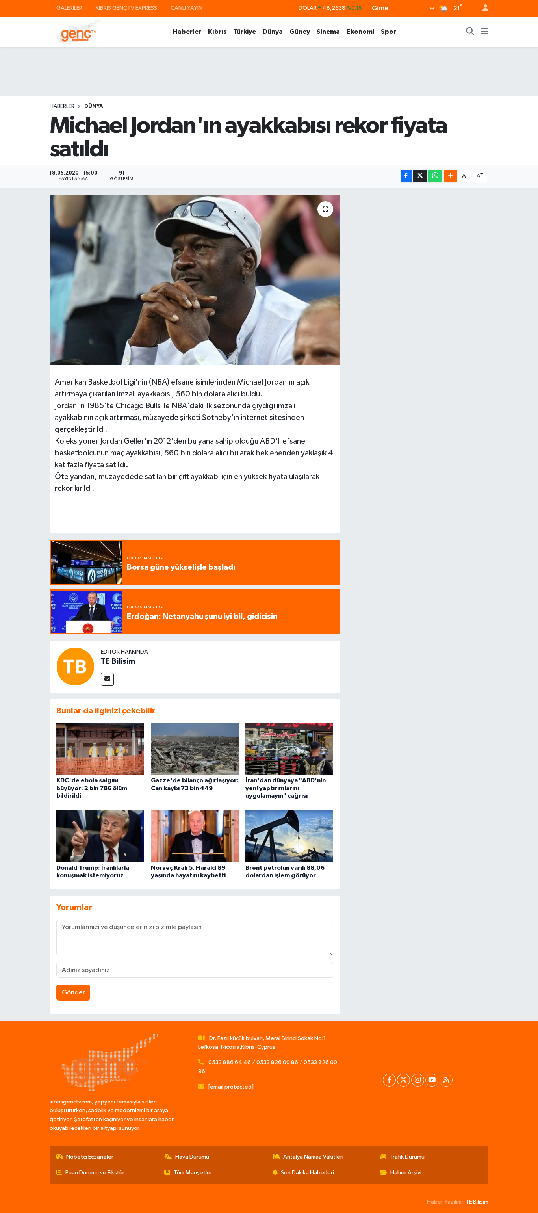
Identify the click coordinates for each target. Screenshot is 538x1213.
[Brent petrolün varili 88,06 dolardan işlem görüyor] (289, 835)
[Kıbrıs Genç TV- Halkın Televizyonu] (78, 31)
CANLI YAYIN (186, 8)
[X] (403, 1080)
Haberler (187, 31)
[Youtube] (431, 1080)
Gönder (73, 992)
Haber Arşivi (405, 1173)
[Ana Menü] (484, 32)
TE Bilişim (477, 1202)
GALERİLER (69, 8)
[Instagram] (417, 1080)
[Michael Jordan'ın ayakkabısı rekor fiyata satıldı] (195, 280)
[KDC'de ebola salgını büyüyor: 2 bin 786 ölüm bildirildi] (100, 748)
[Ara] (470, 32)
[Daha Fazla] (450, 176)
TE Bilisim (118, 661)
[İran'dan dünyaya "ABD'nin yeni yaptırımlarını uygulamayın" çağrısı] (289, 748)
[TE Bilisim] (75, 666)
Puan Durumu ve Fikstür (94, 1173)
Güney (299, 31)
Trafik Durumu (407, 1157)
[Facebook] (389, 1080)
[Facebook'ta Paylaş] (406, 176)
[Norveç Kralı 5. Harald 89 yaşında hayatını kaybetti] (195, 835)
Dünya (273, 31)
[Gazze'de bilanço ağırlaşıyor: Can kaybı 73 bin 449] (195, 748)
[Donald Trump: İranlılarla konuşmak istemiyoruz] (100, 835)
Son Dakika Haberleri (307, 1173)
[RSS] (446, 1080)
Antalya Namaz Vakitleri (313, 1157)
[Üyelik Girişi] (482, 8)
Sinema (328, 31)
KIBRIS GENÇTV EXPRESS (126, 8)
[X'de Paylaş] (420, 176)
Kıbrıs (217, 31)
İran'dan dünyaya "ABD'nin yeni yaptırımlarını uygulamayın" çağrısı (285, 788)
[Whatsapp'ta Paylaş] (435, 176)
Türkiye (244, 31)
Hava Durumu (192, 1157)
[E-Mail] (107, 679)
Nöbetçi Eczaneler (89, 1157)
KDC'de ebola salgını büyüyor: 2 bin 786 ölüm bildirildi (91, 788)
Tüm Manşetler (193, 1173)
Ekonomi (360, 31)
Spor (388, 31)
